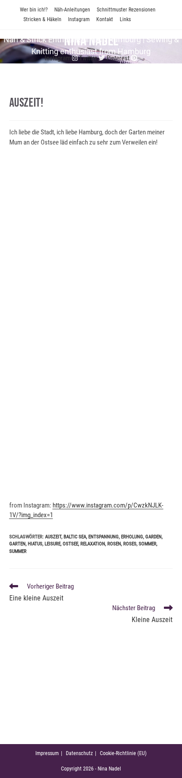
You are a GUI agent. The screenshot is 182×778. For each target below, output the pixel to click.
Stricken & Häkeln (42, 19)
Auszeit (53, 537)
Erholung (132, 537)
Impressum (47, 753)
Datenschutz (79, 753)
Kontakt (104, 19)
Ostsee (70, 544)
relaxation (92, 544)
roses (129, 544)
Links (125, 19)
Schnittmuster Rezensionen (126, 10)
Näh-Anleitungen (72, 10)
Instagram (79, 19)
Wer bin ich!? (34, 10)
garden (153, 537)
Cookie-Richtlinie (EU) (123, 753)
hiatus (35, 544)
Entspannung (103, 537)
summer (18, 551)
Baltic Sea (75, 537)
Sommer (147, 544)
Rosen (114, 544)
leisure (53, 544)
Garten (17, 544)
